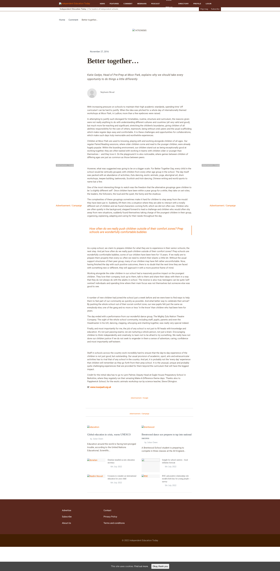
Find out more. (141, 566)
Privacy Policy (110, 516)
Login (208, 4)
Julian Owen (98, 439)
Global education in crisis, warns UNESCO (109, 434)
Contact (107, 510)
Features (114, 4)
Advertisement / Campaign (69, 205)
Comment (128, 4)
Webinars (142, 4)
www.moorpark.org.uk (100, 387)
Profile (197, 4)
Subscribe (215, 9)
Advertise (66, 510)
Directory (183, 4)
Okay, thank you (160, 566)
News (102, 4)
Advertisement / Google (139, 398)
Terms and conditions (114, 523)
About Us (66, 523)
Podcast (155, 4)
